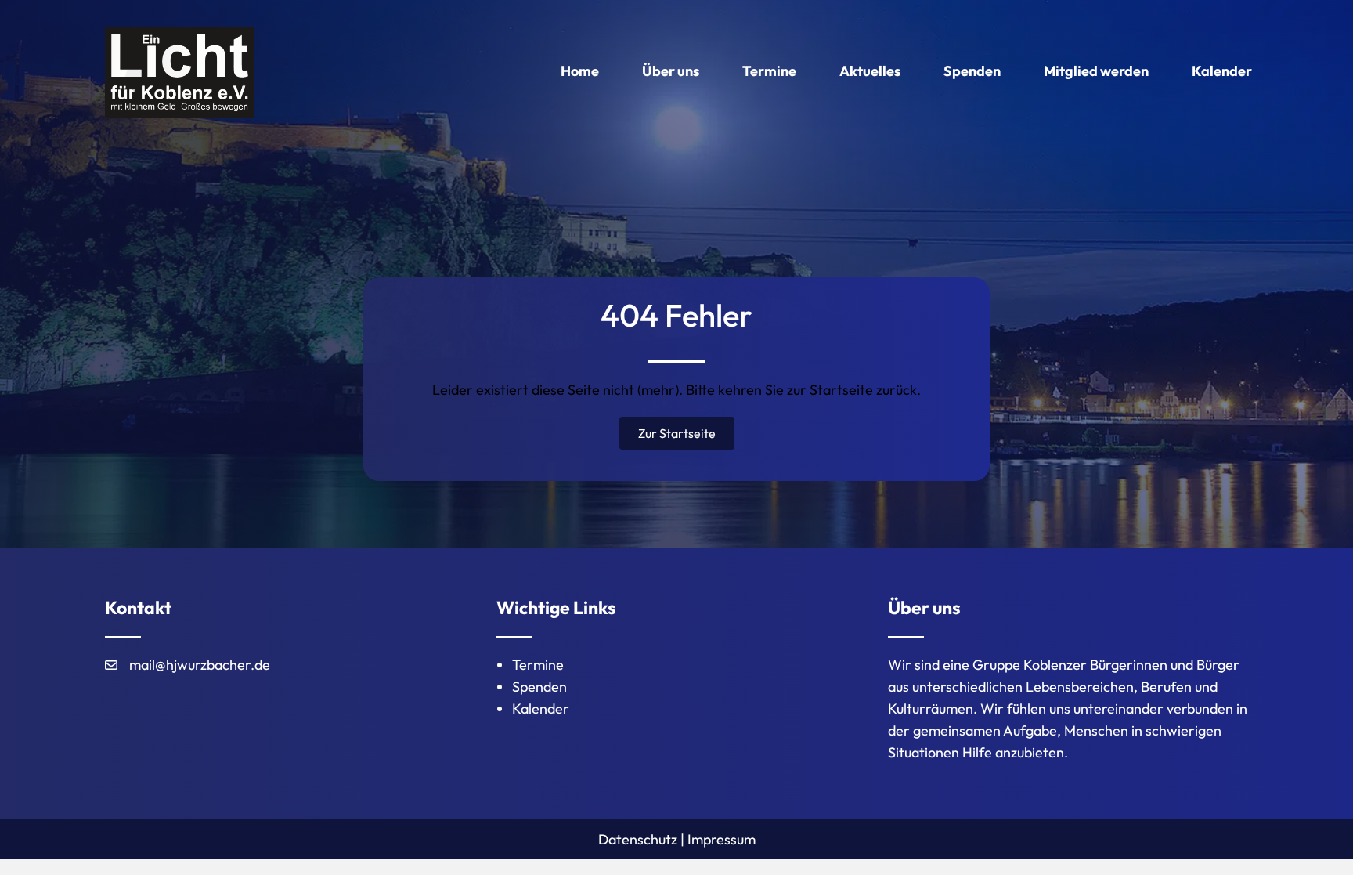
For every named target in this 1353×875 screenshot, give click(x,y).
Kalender (540, 709)
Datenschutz (637, 839)
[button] (676, 433)
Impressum (721, 839)
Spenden (539, 687)
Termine (538, 665)
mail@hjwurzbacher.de (199, 665)
